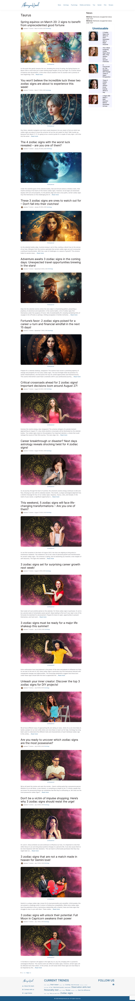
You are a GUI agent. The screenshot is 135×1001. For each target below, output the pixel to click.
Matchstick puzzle (58, 987)
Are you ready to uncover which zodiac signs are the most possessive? (49, 741)
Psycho (60, 990)
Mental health (68, 987)
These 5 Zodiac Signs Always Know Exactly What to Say (105, 86)
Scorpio (76, 990)
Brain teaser (54, 984)
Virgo (48, 993)
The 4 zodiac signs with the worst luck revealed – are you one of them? (45, 143)
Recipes (111, 5)
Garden (100, 5)
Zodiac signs (66, 993)
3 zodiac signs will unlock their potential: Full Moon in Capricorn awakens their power (49, 916)
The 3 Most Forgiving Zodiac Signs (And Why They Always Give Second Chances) (106, 54)
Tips (94, 5)
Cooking (67, 984)
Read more (39, 74)
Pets (105, 5)
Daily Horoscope (75, 984)
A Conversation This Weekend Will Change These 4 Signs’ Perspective (106, 71)
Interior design (46, 987)
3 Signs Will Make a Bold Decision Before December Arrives (106, 101)
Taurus (45, 993)
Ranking (63, 990)
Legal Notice (28, 993)
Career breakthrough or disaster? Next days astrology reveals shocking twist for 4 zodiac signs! (49, 444)
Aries (45, 984)
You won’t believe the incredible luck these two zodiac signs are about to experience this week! (51, 84)
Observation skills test (81, 987)
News (59, 5)
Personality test (51, 990)
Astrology (66, 5)
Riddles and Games (85, 5)
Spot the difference (84, 990)
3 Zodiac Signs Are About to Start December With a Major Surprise (106, 38)
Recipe (68, 990)
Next (28, 973)
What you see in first (55, 993)
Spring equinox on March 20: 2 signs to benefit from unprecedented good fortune (51, 23)
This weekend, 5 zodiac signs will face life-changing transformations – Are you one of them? (48, 506)
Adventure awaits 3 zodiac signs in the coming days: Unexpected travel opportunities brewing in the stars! (51, 262)
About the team (29, 986)
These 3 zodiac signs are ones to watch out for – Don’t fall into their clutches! (51, 202)
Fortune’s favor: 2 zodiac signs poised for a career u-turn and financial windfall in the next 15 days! (50, 324)
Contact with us (29, 989)
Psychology (74, 5)
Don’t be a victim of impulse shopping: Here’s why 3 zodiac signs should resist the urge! (49, 800)
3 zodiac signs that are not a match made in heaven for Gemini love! (49, 858)
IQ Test (51, 987)
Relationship (73, 990)
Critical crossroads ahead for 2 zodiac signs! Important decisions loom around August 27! (49, 384)
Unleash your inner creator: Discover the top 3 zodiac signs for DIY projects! (50, 683)
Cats (63, 984)
